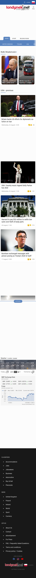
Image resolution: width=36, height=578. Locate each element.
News (3, 492)
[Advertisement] (18, 18)
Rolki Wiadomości (8, 52)
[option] (17, 462)
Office (4, 523)
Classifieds (6, 457)
